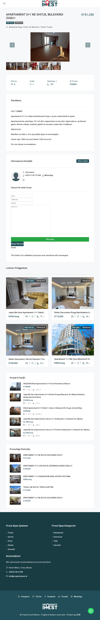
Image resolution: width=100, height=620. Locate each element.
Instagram (25, 597)
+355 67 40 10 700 (16, 572)
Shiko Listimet (83, 161)
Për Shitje (10, 22)
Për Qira (30, 281)
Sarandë (11, 549)
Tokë (55, 541)
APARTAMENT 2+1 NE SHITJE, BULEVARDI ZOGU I (42, 455)
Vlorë (10, 541)
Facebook (51, 597)
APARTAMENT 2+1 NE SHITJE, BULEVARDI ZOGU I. (43, 498)
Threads (64, 597)
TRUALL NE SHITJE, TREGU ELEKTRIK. (38, 487)
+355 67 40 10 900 (33, 175)
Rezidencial (58, 533)
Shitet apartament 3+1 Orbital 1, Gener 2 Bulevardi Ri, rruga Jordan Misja (52, 408)
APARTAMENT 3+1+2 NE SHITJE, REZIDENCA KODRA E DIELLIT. (48, 466)
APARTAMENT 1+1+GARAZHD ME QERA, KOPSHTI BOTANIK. (47, 476)
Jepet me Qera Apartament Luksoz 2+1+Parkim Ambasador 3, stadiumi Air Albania (56, 430)
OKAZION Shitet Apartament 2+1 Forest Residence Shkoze (46, 384)
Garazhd (57, 545)
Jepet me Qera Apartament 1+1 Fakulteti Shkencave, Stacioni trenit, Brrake (43, 312)
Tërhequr (19, 22)
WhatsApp (49, 175)
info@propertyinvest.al (18, 576)
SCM (78, 615)
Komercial (58, 537)
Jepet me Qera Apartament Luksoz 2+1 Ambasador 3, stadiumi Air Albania (53, 419)
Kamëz (11, 545)
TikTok (38, 597)
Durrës (10, 537)
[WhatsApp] (91, 611)
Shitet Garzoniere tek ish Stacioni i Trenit (28, 359)
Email (13, 247)
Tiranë (10, 533)
